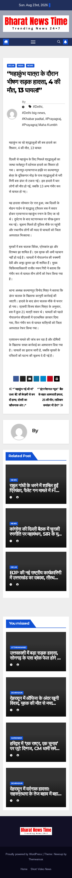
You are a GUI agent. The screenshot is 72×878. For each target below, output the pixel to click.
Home (24, 869)
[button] (58, 42)
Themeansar (36, 859)
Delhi (11, 65)
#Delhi (37, 106)
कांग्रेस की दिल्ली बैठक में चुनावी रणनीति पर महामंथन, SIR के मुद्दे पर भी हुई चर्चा (35, 534)
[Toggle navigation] (33, 42)
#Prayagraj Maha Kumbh (39, 125)
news (30, 65)
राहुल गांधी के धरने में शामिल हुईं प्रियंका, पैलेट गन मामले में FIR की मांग (34, 490)
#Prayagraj (53, 119)
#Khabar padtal (33, 119)
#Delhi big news (33, 113)
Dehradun (16, 693)
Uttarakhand (18, 647)
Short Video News (41, 869)
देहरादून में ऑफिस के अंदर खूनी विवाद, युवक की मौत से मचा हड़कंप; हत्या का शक (34, 703)
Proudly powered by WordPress (24, 854)
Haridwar (16, 738)
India (20, 65)
